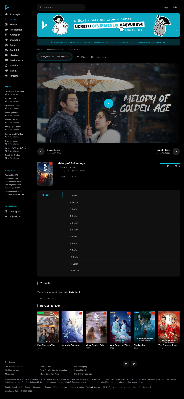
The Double (139, 345)
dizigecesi (147, 387)
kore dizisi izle (149, 382)
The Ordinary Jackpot (83, 374)
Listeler (14, 55)
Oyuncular (15, 39)
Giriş (175, 7)
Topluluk (15, 50)
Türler (13, 45)
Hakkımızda (16, 60)
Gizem (66, 171)
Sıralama (47, 299)
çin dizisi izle (160, 382)
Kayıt (166, 7)
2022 (64, 348)
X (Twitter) (16, 216)
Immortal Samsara (70, 345)
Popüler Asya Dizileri (13, 387)
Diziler (13, 19)
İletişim (14, 75)
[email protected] (93, 382)
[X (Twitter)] (126, 364)
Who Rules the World (120, 345)
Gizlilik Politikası (109, 387)
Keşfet (27, 387)
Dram (82, 171)
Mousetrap (9, 374)
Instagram (15, 211)
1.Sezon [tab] (45, 195)
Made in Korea (45, 366)
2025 (88, 348)
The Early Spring (80, 366)
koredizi (136, 387)
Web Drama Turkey (12, 391)
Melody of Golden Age (55, 49)
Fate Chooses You (46, 345)
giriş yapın (147, 42)
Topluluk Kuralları (93, 387)
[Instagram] (134, 364)
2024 (136, 348)
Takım (13, 70)
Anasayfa (15, 14)
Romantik (74, 171)
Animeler (15, 34)
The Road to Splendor (14, 366)
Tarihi (59, 171)
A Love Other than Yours (49, 374)
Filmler (13, 24)
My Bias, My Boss (12, 370)
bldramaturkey (125, 387)
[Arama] (42, 7)
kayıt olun (161, 42)
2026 (39, 348)
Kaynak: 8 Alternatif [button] (55, 57)
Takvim (14, 65)
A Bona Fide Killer (81, 370)
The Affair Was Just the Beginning (53, 370)
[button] (82, 57)
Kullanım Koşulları (76, 387)
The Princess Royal (167, 345)
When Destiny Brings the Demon (96, 345)
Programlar (16, 29)
